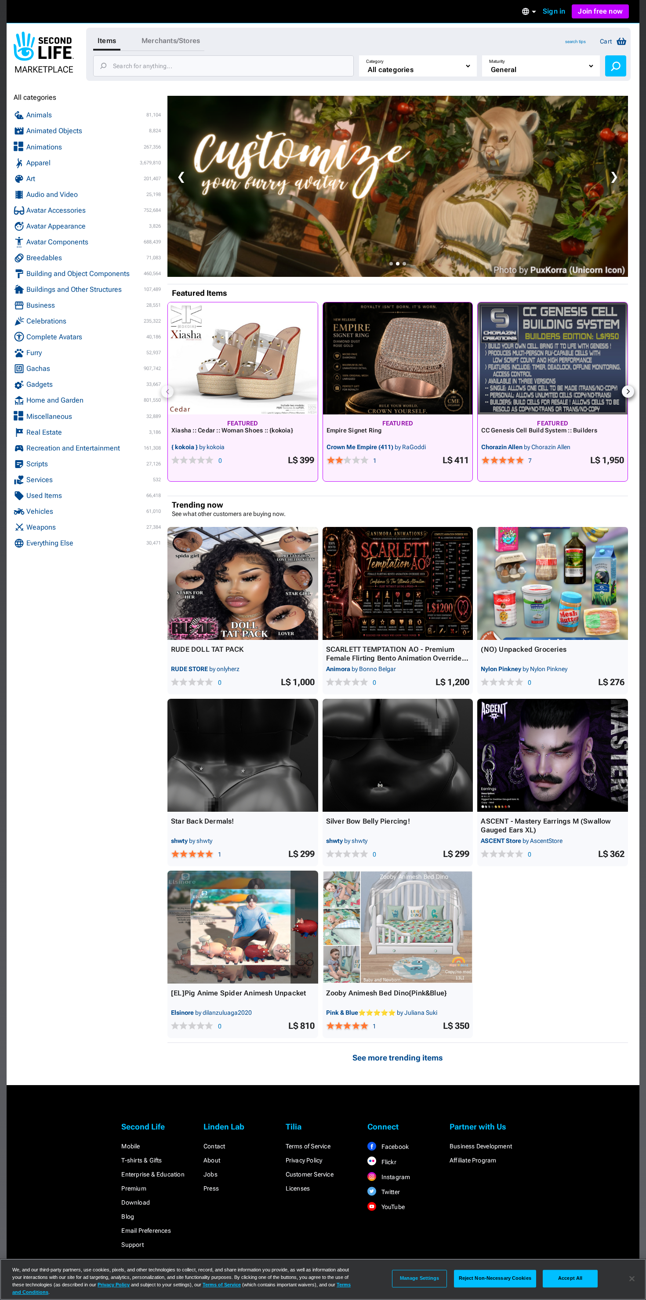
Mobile (130, 1146)
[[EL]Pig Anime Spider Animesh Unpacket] (242, 927)
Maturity (497, 61)
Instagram (395, 1176)
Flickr (388, 1162)
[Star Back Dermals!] (242, 755)
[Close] (632, 1278)
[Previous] (167, 391)
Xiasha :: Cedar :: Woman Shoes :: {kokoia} (232, 430)
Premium (133, 1188)
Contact (214, 1146)
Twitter (390, 1191)
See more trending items (397, 1057)
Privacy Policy (304, 1160)
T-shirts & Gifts (141, 1160)
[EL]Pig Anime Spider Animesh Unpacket (238, 993)
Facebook (394, 1146)
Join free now (600, 11)
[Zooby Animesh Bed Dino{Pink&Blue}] (398, 927)
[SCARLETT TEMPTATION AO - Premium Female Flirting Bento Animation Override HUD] (398, 583)
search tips (575, 41)
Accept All (570, 1278)
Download (135, 1202)
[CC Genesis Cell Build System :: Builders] (553, 358)
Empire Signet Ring (354, 430)
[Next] (628, 391)
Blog (127, 1216)
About (211, 1160)
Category (375, 61)
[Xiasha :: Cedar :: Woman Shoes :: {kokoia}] (243, 358)
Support (132, 1244)
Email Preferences (146, 1230)
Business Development (481, 1146)
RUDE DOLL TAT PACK (207, 649)
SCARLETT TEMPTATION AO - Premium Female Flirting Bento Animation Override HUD (394, 658)
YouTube (392, 1206)
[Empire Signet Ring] (398, 358)
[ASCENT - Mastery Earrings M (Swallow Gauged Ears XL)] (552, 755)
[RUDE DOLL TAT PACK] (242, 583)
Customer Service (310, 1174)
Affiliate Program (473, 1160)
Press (211, 1188)
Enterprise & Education (152, 1174)
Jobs (210, 1174)
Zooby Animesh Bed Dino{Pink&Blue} (386, 993)
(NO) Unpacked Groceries (523, 649)
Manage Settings (419, 1278)
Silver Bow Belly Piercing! (368, 821)
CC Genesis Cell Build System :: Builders (539, 430)
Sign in (554, 11)
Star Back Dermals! (202, 821)
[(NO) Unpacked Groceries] (552, 583)
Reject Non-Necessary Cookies (495, 1278)
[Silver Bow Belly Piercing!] (398, 755)
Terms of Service (308, 1146)
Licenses (298, 1188)
